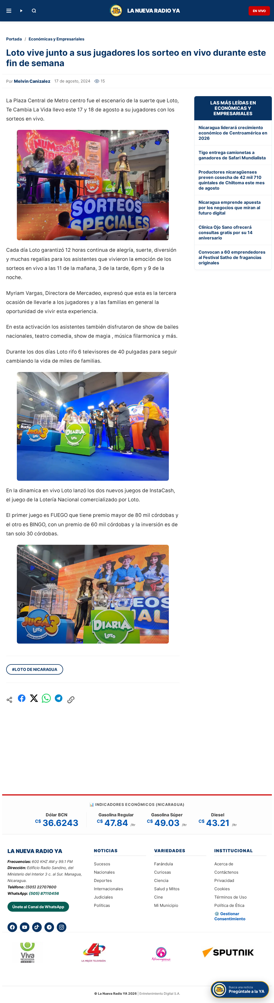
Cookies (222, 888)
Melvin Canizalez (32, 81)
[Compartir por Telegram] (58, 700)
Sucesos (102, 863)
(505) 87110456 (44, 893)
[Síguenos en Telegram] (49, 927)
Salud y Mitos (167, 888)
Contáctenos (226, 872)
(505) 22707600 (40, 887)
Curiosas (162, 872)
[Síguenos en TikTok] (37, 927)
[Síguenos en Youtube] (24, 927)
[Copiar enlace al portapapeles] (70, 699)
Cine (158, 897)
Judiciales (103, 897)
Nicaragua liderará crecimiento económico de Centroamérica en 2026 (233, 133)
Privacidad (224, 880)
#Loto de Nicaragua (34, 669)
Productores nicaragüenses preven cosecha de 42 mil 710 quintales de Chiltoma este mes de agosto (232, 180)
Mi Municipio (166, 905)
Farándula (163, 863)
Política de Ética (229, 905)
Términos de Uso (230, 897)
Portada (14, 39)
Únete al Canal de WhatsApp (38, 906)
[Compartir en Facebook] (21, 700)
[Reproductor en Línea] (21, 10)
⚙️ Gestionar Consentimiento (229, 916)
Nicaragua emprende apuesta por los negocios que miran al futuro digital (230, 208)
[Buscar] (34, 10)
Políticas (102, 905)
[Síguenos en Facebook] (12, 927)
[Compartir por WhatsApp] (46, 700)
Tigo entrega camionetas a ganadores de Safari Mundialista (232, 155)
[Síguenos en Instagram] (61, 927)
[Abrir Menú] (9, 11)
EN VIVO (259, 11)
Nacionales (104, 872)
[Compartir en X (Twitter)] (34, 700)
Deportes (103, 880)
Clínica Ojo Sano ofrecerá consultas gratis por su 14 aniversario (226, 232)
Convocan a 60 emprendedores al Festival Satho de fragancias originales (232, 257)
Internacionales (108, 888)
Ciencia (161, 880)
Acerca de (223, 863)
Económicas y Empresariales (56, 39)
